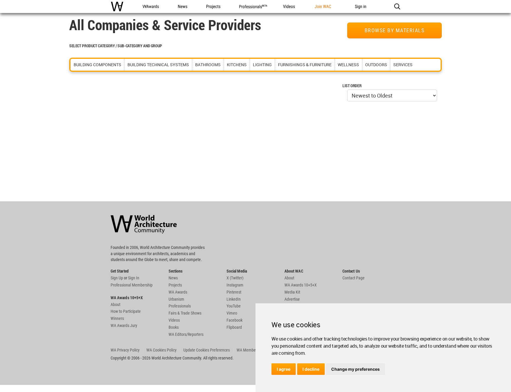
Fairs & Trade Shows (185, 313)
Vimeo (232, 313)
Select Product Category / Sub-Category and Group (115, 45)
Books (174, 327)
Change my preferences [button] (355, 369)
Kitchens (237, 64)
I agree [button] (283, 369)
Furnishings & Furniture (304, 64)
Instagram (235, 285)
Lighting (262, 64)
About (115, 304)
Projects (175, 285)
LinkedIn (234, 299)
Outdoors (376, 64)
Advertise (292, 299)
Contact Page (353, 278)
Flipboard (234, 327)
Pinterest (234, 292)
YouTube (234, 306)
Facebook (234, 320)
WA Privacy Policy (125, 350)
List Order (351, 85)
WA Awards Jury (124, 325)
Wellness (348, 64)
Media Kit (292, 292)
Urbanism (176, 299)
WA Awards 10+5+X (300, 285)
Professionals (180, 306)
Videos (174, 320)
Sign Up (117, 278)
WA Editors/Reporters (186, 334)
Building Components (97, 64)
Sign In (133, 278)
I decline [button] (311, 369)
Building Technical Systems (158, 64)
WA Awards (178, 292)
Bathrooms (208, 64)
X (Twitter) (235, 278)
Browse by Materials (395, 30)
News (173, 278)
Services (403, 64)
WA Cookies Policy (161, 350)
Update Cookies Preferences (206, 350)
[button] (397, 6)
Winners (117, 318)
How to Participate (126, 311)
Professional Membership (132, 285)
